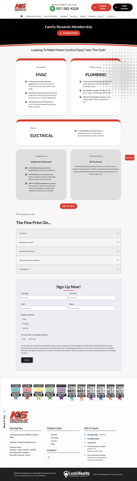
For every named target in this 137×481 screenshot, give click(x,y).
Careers (54, 441)
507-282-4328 (92, 434)
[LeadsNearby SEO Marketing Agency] (77, 474)
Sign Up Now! (68, 206)
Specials (83, 16)
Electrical (73, 16)
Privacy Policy (34, 475)
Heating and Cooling (33, 16)
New (24, 339)
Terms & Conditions (21, 475)
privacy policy (101, 348)
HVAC (25, 319)
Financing (91, 16)
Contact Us (111, 16)
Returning (32, 339)
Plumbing (63, 16)
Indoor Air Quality (50, 16)
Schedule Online (103, 7)
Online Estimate (124, 7)
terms (91, 348)
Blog (52, 444)
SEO (109, 474)
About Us (100, 16)
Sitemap (42, 475)
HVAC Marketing (99, 474)
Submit (26, 360)
